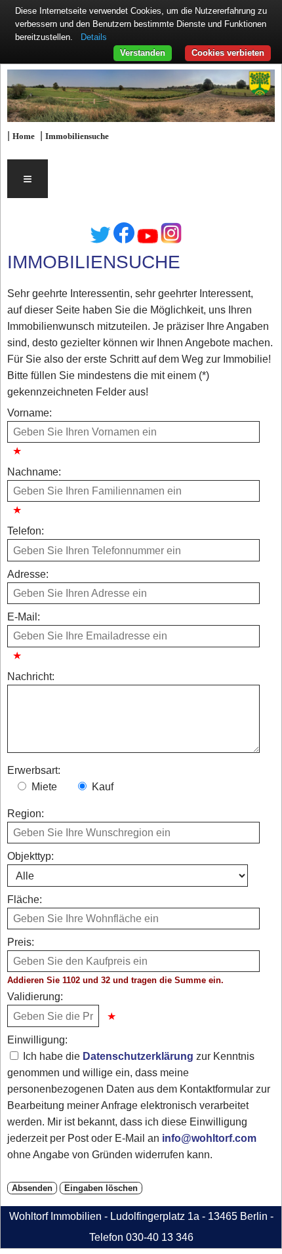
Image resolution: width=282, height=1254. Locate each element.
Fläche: (24, 899)
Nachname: (34, 471)
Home (23, 136)
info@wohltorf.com (209, 1138)
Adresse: (28, 574)
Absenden (32, 1188)
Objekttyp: (30, 856)
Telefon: (25, 530)
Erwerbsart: (33, 770)
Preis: (20, 942)
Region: (25, 813)
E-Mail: (23, 616)
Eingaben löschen (101, 1188)
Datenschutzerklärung (138, 1056)
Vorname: (29, 412)
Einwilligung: (37, 1039)
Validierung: (35, 996)
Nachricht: (30, 676)
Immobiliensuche (77, 136)
